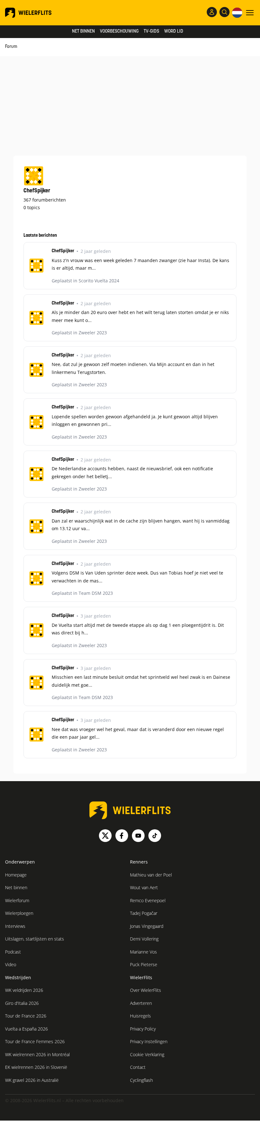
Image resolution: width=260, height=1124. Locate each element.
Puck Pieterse (143, 964)
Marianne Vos (143, 952)
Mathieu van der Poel (151, 875)
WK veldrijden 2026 (24, 990)
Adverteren (141, 1003)
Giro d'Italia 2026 (22, 1003)
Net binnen (83, 31)
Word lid (173, 31)
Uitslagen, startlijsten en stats (34, 939)
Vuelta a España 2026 (26, 1029)
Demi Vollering (144, 939)
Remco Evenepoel (148, 900)
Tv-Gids (151, 31)
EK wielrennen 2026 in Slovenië (36, 1067)
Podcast (13, 952)
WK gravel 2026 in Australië (32, 1080)
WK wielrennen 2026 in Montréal (37, 1054)
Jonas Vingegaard (146, 926)
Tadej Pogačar (143, 913)
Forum (11, 46)
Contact (138, 1067)
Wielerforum (17, 900)
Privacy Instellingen (148, 1041)
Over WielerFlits (145, 990)
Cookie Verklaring (147, 1054)
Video (10, 964)
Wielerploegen (19, 913)
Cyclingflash (141, 1080)
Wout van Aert (144, 887)
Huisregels (140, 1016)
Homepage (16, 875)
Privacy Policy (143, 1029)
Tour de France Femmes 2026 (35, 1041)
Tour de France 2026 (25, 1016)
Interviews (15, 926)
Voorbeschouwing (119, 31)
